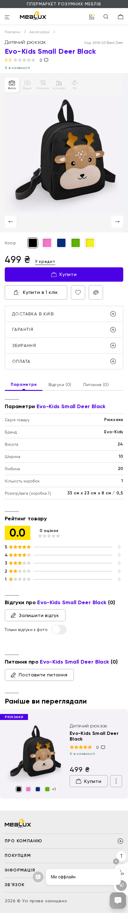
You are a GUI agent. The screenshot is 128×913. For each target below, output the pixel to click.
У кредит (45, 261)
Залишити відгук (39, 615)
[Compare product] (96, 292)
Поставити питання (43, 675)
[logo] (33, 15)
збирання (24, 345)
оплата (21, 361)
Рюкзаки (13, 32)
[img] (35, 753)
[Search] (106, 17)
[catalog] (92, 17)
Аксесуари (40, 32)
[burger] (7, 18)
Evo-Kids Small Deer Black (94, 736)
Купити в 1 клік (40, 292)
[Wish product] (78, 292)
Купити (68, 274)
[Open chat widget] (118, 900)
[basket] (120, 16)
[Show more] (116, 781)
